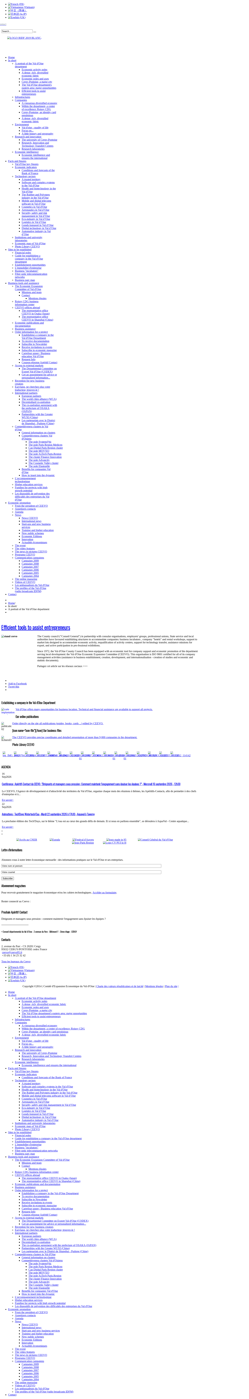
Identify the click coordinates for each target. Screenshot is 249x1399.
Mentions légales (154, 986)
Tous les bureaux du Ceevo (15, 961)
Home (11, 603)
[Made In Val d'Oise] (121, 839)
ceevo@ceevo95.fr (12, 952)
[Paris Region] (87, 842)
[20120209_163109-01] (80, 758)
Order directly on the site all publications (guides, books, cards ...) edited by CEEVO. (57, 723)
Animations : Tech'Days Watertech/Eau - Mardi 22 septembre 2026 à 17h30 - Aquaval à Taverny (48, 814)
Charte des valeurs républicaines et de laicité (119, 986)
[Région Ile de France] (21, 37)
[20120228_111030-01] (125, 758)
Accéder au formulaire (104, 892)
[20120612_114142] (180, 755)
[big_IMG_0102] (11, 755)
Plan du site (171, 986)
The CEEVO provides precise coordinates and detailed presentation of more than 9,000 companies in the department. (74, 737)
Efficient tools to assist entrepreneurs (35, 627)
